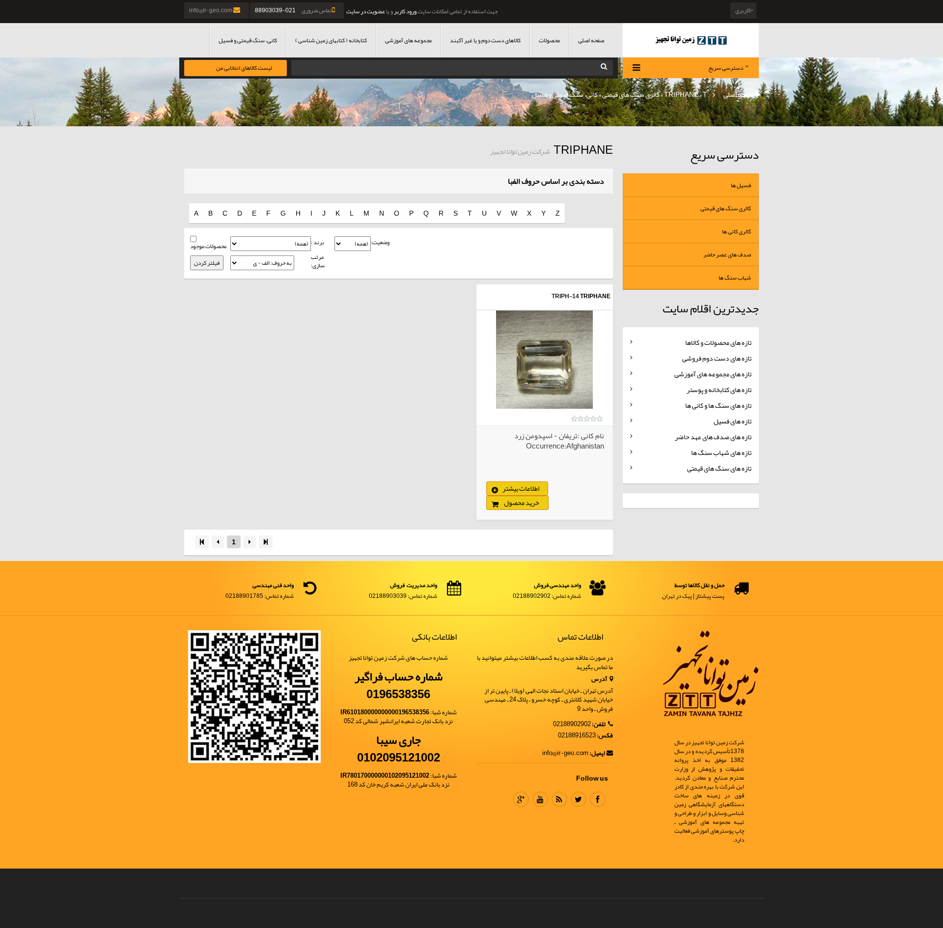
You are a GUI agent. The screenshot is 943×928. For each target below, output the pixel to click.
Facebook (598, 799)
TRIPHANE (681, 94)
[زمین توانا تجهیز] (691, 40)
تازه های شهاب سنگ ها (721, 452)
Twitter (578, 799)
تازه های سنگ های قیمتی (719, 468)
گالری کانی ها (736, 231)
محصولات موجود (208, 246)
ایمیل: (597, 753)
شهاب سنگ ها (735, 277)
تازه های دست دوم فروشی (716, 358)
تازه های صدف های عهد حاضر (713, 437)
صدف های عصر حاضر (727, 254)
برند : (317, 242)
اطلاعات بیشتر (520, 488)
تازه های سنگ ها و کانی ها (718, 405)
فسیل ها (741, 185)
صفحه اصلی (591, 40)
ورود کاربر (405, 11)
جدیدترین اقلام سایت (711, 308)
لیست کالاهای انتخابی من (244, 68)
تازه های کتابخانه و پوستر (719, 389)
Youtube (540, 799)
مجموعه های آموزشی (408, 40)
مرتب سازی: (318, 261)
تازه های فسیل (732, 421)
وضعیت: (380, 242)
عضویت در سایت (365, 11)
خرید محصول (521, 502)
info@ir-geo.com (211, 10)
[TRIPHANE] (544, 359)
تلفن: (599, 724)
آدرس (599, 679)
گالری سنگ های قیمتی (631, 94)
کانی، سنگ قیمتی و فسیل (248, 40)
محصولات (549, 40)
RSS (559, 799)
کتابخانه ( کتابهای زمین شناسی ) (331, 40)
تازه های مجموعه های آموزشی (712, 374)
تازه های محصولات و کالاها (718, 342)
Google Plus (521, 799)
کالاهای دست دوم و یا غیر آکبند (485, 40)
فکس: (605, 735)
